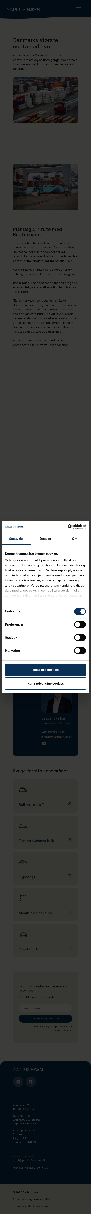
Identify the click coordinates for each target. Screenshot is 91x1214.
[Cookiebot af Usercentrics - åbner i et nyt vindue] (67, 527)
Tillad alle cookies (45, 669)
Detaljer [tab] (45, 538)
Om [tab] (74, 538)
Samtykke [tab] (16, 538)
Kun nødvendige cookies (45, 683)
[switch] (80, 624)
